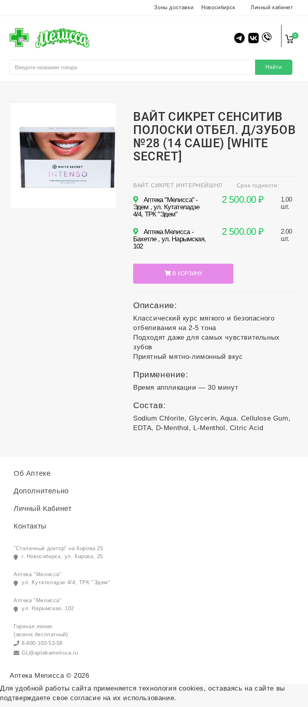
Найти (273, 67)
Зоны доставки (173, 7)
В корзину (186, 273)
